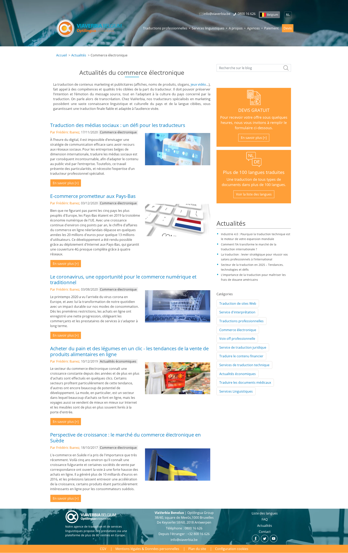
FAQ (265, 519)
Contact (265, 531)
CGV (103, 549)
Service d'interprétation (237, 312)
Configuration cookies (231, 549)
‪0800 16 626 (193, 528)
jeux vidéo (198, 84)
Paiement (271, 28)
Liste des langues (265, 513)
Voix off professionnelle (237, 338)
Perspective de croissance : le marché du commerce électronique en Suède (125, 437)
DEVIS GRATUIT (253, 110)
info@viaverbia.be (184, 539)
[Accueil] (89, 28)
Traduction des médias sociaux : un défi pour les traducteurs (117, 125)
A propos (236, 28)
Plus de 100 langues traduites (254, 172)
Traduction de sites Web (237, 303)
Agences (253, 28)
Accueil (61, 55)
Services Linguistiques (236, 391)
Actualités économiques (237, 374)
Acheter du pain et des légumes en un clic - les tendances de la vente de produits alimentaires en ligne (129, 351)
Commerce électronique (237, 330)
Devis (288, 28)
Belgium (272, 15)
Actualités (78, 55)
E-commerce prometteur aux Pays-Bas (93, 196)
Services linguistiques (208, 28)
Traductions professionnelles (165, 28)
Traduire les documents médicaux (245, 382)
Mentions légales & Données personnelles (147, 549)
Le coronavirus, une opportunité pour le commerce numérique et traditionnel (123, 279)
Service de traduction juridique (242, 347)
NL (288, 15)
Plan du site (197, 549)
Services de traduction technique (244, 365)
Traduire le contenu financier (241, 356)
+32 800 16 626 (198, 534)
